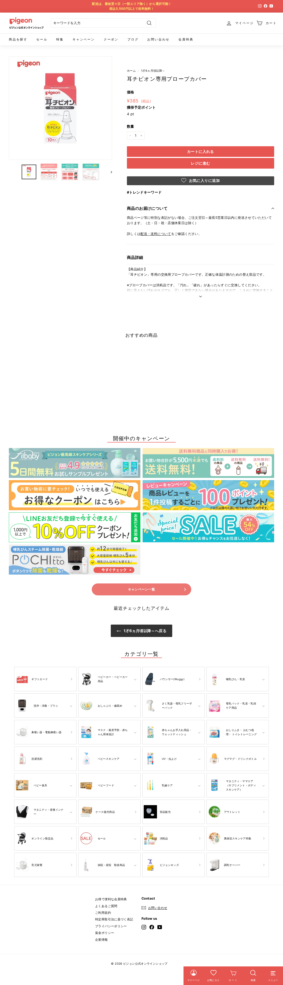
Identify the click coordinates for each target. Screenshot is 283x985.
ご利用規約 (103, 912)
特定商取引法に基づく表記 (114, 919)
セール (41, 39)
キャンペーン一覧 (141, 589)
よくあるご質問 (106, 906)
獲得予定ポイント (141, 107)
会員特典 (185, 39)
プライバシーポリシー (111, 926)
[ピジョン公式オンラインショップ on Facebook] (151, 927)
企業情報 (101, 939)
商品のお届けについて (147, 208)
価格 (130, 92)
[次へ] (109, 172)
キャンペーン (84, 39)
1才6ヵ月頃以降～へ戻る (144, 631)
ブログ (132, 39)
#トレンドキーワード (144, 192)
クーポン (111, 39)
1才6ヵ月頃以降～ (153, 70)
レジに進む (200, 163)
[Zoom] (60, 108)
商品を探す (18, 39)
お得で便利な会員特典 (111, 899)
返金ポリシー (104, 933)
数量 (130, 126)
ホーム (131, 70)
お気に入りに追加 (204, 180)
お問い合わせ (158, 39)
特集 (60, 39)
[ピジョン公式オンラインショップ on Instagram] (144, 927)
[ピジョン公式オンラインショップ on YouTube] (159, 927)
